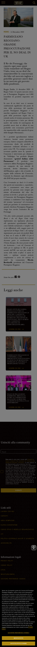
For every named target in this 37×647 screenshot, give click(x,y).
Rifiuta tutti (18, 638)
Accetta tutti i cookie (18, 643)
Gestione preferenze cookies (18, 632)
